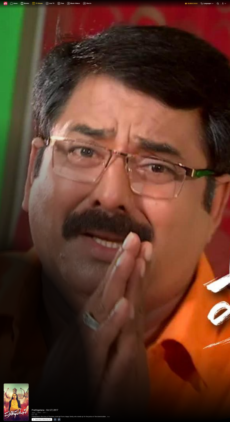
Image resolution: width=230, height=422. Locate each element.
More (108, 416)
